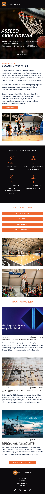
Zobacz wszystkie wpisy (22, 462)
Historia (22, 478)
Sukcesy (22, 219)
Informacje (22, 224)
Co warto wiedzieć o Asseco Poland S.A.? (19, 340)
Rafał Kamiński (37, 337)
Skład (22, 486)
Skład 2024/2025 (22, 230)
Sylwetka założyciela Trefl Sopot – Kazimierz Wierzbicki (22, 391)
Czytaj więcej (10, 107)
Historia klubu (22, 213)
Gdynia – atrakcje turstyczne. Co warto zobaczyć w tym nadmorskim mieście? (19, 443)
